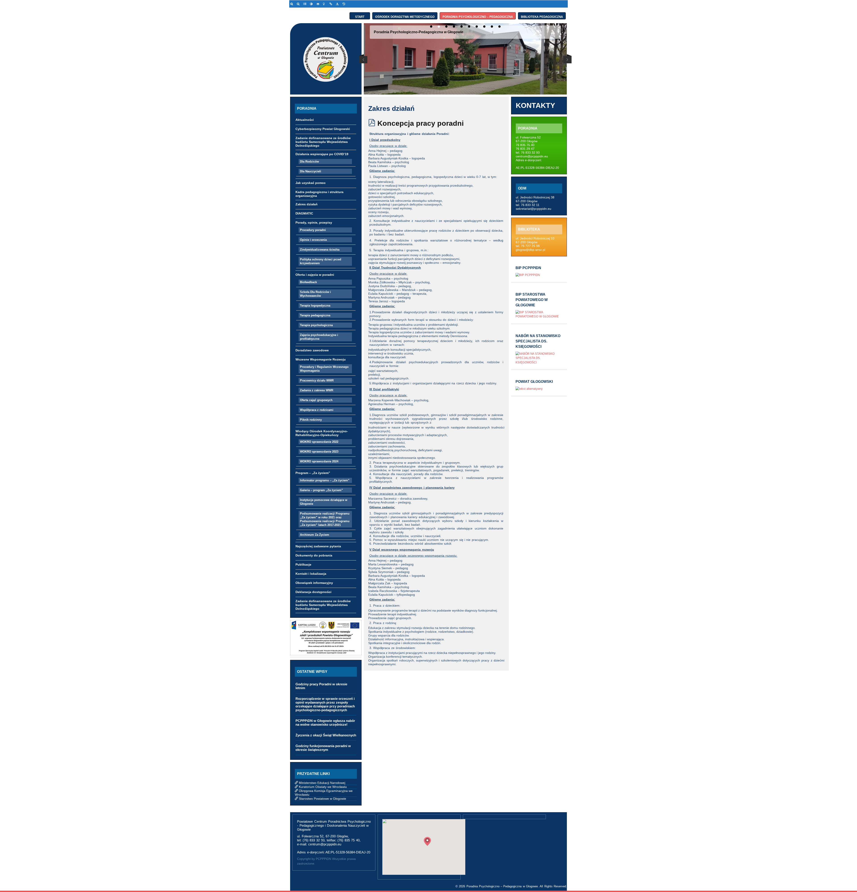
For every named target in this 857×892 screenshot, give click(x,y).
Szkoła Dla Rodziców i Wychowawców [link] (315, 293)
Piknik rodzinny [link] (311, 419)
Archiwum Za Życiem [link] (314, 534)
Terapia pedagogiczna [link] (315, 315)
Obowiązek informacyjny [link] (314, 583)
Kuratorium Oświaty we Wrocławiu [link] (323, 787)
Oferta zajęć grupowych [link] (316, 400)
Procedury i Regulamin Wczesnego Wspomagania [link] (324, 368)
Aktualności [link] (304, 120)
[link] (292, 3)
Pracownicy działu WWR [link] (317, 380)
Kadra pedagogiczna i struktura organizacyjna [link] (319, 194)
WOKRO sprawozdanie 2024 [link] (319, 461)
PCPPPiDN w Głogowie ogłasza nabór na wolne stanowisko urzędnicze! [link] (325, 722)
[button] (427, 841)
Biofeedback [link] (308, 282)
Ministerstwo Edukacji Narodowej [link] (322, 783)
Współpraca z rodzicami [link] (316, 410)
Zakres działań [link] (306, 204)
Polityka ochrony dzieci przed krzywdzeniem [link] (320, 261)
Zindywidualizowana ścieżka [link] (319, 249)
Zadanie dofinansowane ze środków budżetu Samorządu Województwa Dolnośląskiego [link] (323, 141)
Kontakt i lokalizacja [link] (310, 573)
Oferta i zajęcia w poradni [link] (314, 274)
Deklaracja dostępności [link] (313, 592)
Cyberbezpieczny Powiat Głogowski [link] (322, 129)
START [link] (359, 16)
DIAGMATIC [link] (304, 213)
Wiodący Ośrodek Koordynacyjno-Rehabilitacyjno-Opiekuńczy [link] (321, 433)
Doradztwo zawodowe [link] (312, 350)
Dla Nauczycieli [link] (310, 171)
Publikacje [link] (303, 564)
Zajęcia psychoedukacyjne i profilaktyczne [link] (319, 336)
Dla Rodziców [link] (309, 161)
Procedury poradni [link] (313, 230)
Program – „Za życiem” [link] (312, 473)
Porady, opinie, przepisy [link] (313, 222)
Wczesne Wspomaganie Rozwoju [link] (320, 359)
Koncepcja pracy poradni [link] (420, 123)
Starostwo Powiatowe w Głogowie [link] (322, 798)
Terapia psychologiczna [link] (316, 325)
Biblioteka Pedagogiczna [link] (542, 16)
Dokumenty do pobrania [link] (313, 555)
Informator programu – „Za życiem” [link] (324, 480)
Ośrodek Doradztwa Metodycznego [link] (405, 16)
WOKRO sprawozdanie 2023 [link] (319, 451)
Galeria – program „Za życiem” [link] (321, 490)
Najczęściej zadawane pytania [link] (318, 546)
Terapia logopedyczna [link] (315, 305)
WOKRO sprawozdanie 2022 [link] (319, 441)
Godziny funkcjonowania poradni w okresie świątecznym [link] (323, 748)
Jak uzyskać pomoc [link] (310, 183)
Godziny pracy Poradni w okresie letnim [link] (321, 686)
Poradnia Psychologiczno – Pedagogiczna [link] (478, 16)
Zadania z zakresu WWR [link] (316, 390)
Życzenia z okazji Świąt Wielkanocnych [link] (325, 735)
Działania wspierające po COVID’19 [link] (321, 154)
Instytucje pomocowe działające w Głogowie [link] (323, 501)
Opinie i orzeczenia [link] (313, 239)
